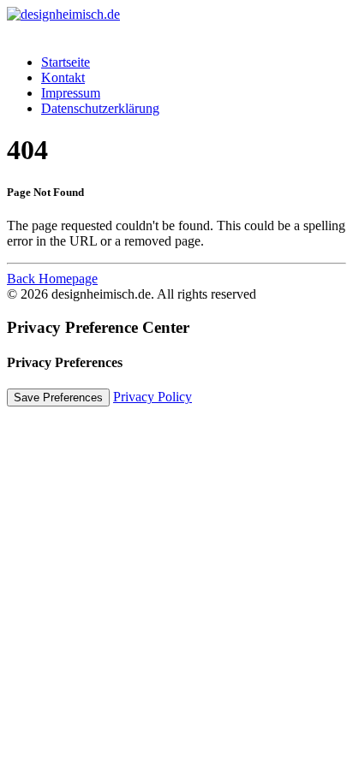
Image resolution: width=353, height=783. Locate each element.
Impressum (70, 93)
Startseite (65, 62)
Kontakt (63, 77)
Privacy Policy (152, 396)
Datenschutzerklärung (100, 108)
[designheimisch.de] (176, 24)
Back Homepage (52, 278)
